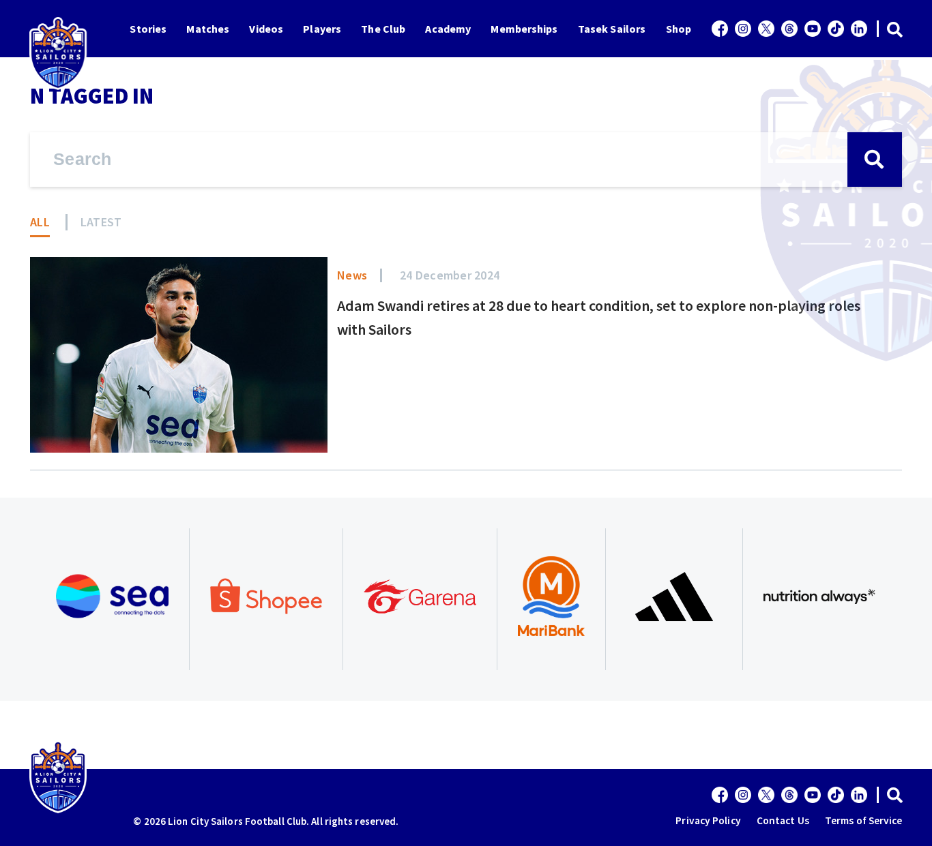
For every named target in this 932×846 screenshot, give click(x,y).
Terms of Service (864, 820)
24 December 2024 (449, 275)
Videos (266, 28)
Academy (448, 28)
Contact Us (783, 820)
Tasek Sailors (611, 28)
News (352, 275)
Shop (678, 28)
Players (322, 28)
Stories (148, 28)
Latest (101, 222)
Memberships (524, 28)
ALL (40, 222)
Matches (207, 28)
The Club (383, 28)
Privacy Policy (707, 820)
